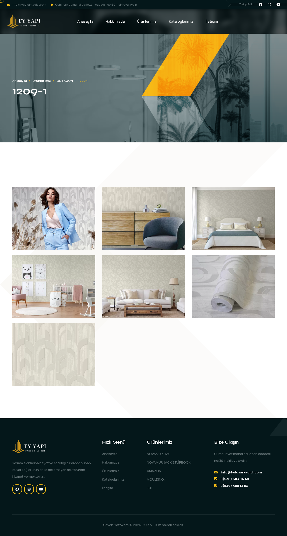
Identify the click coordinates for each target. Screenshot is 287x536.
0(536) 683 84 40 (234, 479)
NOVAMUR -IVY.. (159, 453)
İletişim (212, 21)
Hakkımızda (115, 21)
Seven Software (116, 525)
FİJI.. (150, 488)
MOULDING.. (156, 479)
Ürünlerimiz (147, 21)
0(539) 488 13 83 (234, 485)
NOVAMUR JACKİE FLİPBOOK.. (169, 462)
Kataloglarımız (181, 21)
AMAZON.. (155, 470)
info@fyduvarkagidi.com (29, 4)
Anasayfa (85, 21)
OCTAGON (65, 80)
